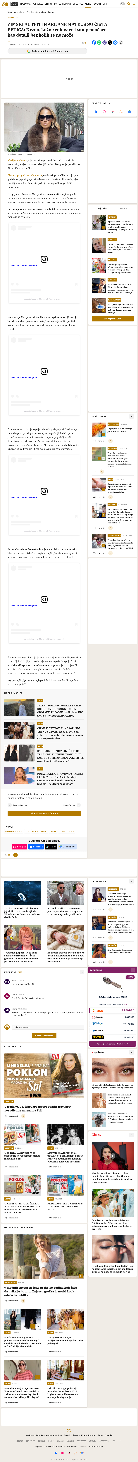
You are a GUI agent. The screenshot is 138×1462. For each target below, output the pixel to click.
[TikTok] (112, 111)
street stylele (66, 831)
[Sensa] (92, 1440)
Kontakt (59, 1446)
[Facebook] (96, 111)
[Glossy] (60, 1440)
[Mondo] (30, 1440)
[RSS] (121, 111)
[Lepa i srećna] (70, 1440)
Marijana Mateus (17, 160)
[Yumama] (104, 1440)
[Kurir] (19, 1440)
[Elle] (51, 1440)
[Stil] (5, 3)
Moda (21, 12)
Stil (9, 41)
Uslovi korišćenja (96, 1446)
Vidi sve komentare (44, 1036)
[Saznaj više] (131, 1052)
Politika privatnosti (79, 1446)
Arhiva (67, 1446)
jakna (53, 831)
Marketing (50, 1446)
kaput (44, 831)
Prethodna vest (20, 805)
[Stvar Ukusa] (117, 1440)
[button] (84, 43)
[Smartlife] (81, 1440)
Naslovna (12, 12)
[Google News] (129, 111)
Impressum (39, 1446)
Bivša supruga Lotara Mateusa (25, 175)
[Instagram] (104, 111)
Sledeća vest (69, 805)
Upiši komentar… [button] (21, 1027)
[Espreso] (41, 1440)
